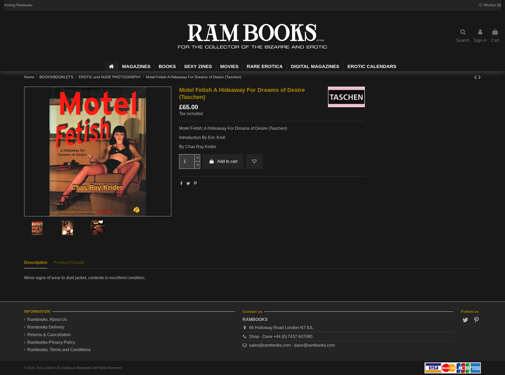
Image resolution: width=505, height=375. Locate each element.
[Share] (181, 183)
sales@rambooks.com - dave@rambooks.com (292, 345)
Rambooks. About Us (47, 319)
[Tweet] (188, 183)
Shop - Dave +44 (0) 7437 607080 (280, 336)
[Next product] (479, 77)
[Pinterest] (195, 183)
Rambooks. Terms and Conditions (58, 349)
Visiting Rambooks (18, 5)
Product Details (69, 262)
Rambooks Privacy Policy (51, 342)
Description (35, 262)
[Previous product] (476, 77)
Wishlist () (492, 5)
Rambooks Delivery (45, 327)
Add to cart (227, 161)
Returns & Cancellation (49, 334)
